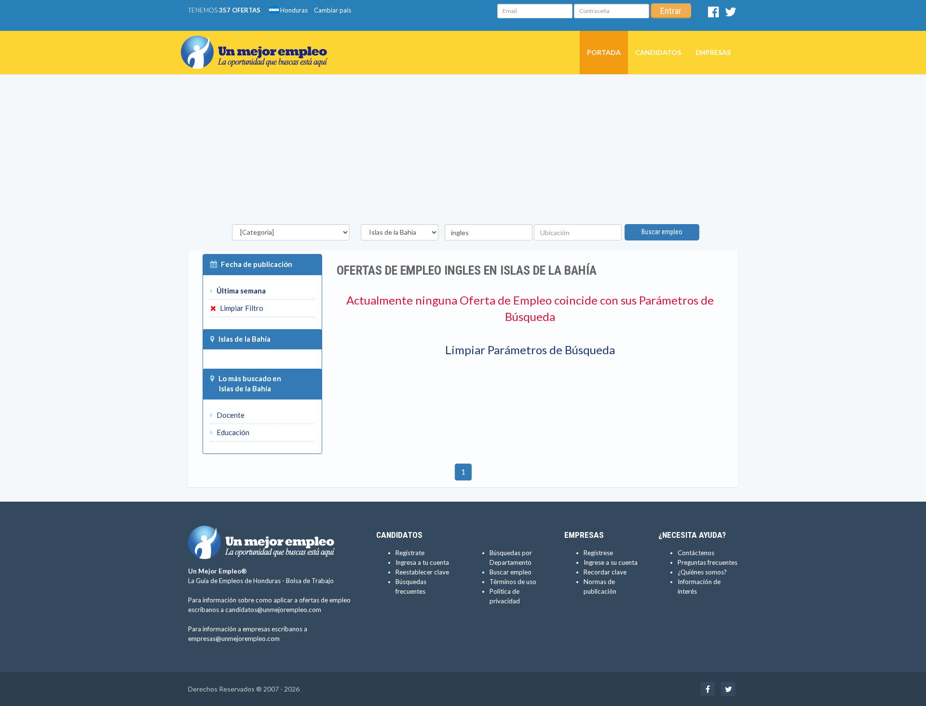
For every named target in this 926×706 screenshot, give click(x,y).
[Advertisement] (463, 151)
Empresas (713, 52)
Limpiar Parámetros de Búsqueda (530, 350)
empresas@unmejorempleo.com (234, 638)
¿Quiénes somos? (702, 572)
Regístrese (598, 553)
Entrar (670, 11)
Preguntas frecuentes (707, 562)
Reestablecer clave (422, 572)
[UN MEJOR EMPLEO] (258, 43)
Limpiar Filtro (240, 308)
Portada (604, 52)
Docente (230, 415)
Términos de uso (513, 582)
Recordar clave (605, 572)
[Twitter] (730, 14)
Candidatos (658, 52)
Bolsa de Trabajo (310, 581)
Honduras (293, 10)
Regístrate (409, 553)
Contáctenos (696, 553)
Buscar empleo (661, 232)
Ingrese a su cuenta (611, 562)
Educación (232, 432)
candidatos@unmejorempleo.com (273, 609)
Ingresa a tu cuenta (422, 562)
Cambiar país (332, 10)
